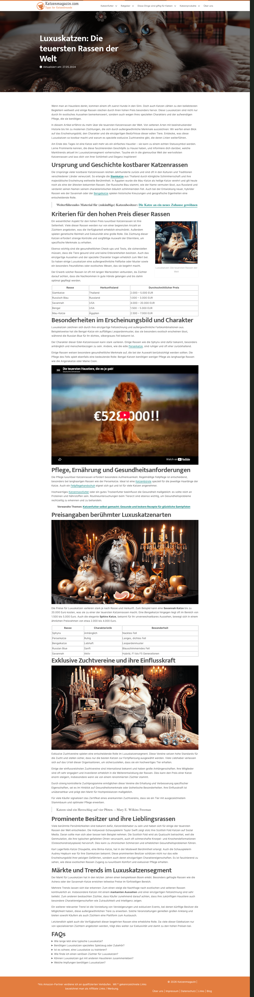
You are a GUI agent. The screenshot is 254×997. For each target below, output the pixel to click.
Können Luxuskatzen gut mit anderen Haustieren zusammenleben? (93, 958)
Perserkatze (136, 346)
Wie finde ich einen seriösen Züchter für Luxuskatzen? (86, 954)
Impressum (172, 991)
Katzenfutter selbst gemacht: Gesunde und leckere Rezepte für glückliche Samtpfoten (136, 506)
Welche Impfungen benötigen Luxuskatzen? (80, 962)
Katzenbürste (143, 481)
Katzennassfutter (79, 491)
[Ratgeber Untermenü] (133, 6)
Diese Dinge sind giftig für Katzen (155, 5)
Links (201, 991)
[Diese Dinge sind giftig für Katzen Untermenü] (175, 6)
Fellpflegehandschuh (83, 485)
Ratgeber (125, 5)
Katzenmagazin (187, 981)
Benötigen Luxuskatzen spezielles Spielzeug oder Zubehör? (89, 945)
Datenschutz (188, 991)
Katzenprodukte (188, 5)
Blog (209, 991)
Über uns (208, 5)
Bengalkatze (101, 193)
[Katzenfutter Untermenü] (116, 6)
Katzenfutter (107, 5)
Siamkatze (117, 176)
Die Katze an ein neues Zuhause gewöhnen (168, 204)
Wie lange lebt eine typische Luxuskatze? (78, 941)
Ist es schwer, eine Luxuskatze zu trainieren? (80, 949)
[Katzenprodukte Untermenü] (199, 6)
